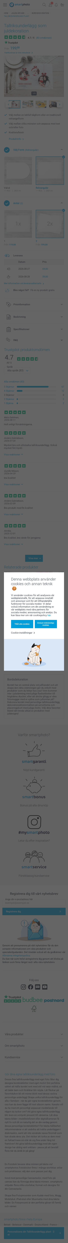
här (49, 615)
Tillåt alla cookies (22, 624)
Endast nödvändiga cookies (45, 624)
